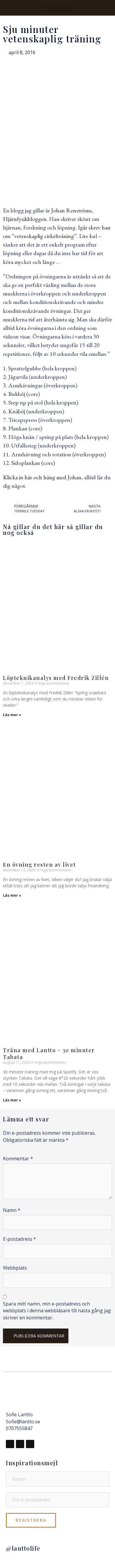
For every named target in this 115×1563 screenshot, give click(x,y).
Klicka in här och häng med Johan (42, 477)
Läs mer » (12, 714)
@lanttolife (23, 1548)
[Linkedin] (30, 1444)
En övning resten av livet (39, 864)
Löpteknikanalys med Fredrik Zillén (56, 677)
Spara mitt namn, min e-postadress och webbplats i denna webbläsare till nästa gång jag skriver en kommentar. (57, 1311)
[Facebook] (10, 1444)
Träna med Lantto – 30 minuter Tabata (49, 1053)
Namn (11, 1210)
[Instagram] (20, 1444)
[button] (57, 8)
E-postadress (19, 1239)
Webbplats (15, 1268)
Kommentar (18, 1158)
